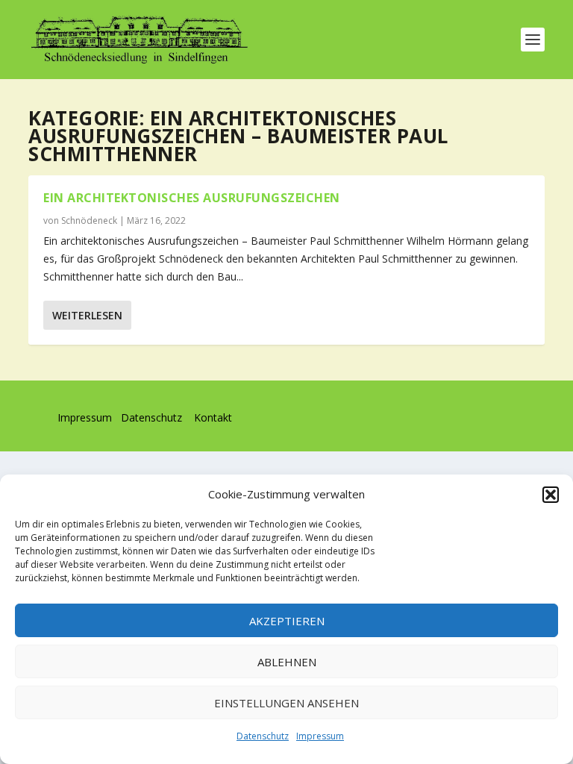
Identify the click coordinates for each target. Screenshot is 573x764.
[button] (550, 494)
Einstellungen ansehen (286, 702)
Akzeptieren (287, 620)
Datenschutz (263, 736)
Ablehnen (286, 661)
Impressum (320, 736)
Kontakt (213, 417)
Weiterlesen (87, 315)
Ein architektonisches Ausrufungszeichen (191, 198)
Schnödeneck (89, 220)
